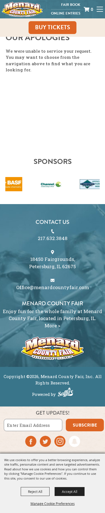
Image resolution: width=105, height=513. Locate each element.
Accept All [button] (69, 491)
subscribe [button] (85, 425)
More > (52, 325)
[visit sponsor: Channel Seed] (44, 185)
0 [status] (92, 9)
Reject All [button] (35, 491)
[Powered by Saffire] (65, 392)
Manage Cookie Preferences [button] (53, 503)
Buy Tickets (52, 27)
